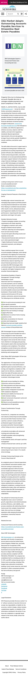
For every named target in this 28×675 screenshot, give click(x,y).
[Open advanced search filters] (21, 14)
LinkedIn (3, 584)
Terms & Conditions (20, 669)
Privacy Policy (22, 672)
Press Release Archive (16, 666)
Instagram (4, 586)
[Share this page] (26, 13)
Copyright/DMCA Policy (9, 672)
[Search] (18, 14)
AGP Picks (4, 2)
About (7, 666)
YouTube (3, 590)
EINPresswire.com (7, 109)
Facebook (4, 588)
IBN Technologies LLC (7, 537)
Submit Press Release (8, 669)
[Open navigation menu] (2, 13)
